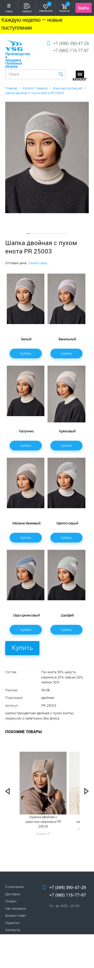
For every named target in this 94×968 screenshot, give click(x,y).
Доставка (12, 894)
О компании (14, 886)
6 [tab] (49, 233)
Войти (83, 7)
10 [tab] (65, 233)
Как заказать (15, 908)
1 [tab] (28, 233)
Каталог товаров (35, 88)
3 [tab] (36, 233)
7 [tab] (53, 233)
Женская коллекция (67, 88)
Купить (25, 353)
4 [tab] (40, 233)
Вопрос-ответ (15, 915)
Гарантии (12, 922)
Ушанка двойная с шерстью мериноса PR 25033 (43, 821)
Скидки (10, 901)
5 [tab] (44, 233)
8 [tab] (57, 233)
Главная (11, 88)
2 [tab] (32, 233)
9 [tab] (61, 233)
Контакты (12, 929)
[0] (45, 6)
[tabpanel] (47, 157)
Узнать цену (37, 263)
